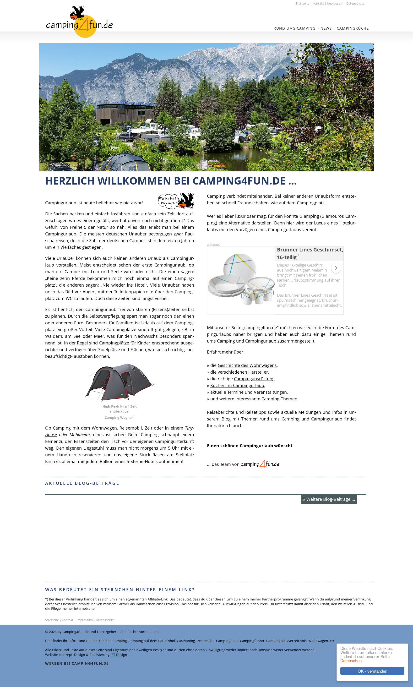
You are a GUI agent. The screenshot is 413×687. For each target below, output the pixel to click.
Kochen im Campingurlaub (237, 385)
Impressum (335, 3)
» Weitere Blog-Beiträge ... (329, 499)
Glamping (309, 216)
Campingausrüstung (254, 379)
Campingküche (353, 28)
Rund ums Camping (294, 28)
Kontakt (318, 3)
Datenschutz (351, 660)
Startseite (302, 3)
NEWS (326, 28)
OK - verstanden (372, 671)
